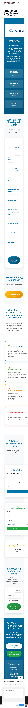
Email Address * (17, 169)
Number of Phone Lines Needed (13, 190)
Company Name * (17, 148)
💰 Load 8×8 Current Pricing (14, 295)
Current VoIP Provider (13, 223)
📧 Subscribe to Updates (14, 607)
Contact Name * (10, 158)
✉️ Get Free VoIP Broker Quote (14, 653)
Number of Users (12, 200)
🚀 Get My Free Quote (14, 260)
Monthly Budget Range (13, 232)
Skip (17, 705)
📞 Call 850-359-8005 (14, 646)
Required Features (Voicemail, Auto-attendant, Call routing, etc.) (14, 212)
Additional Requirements (11, 241)
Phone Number (10, 179)
